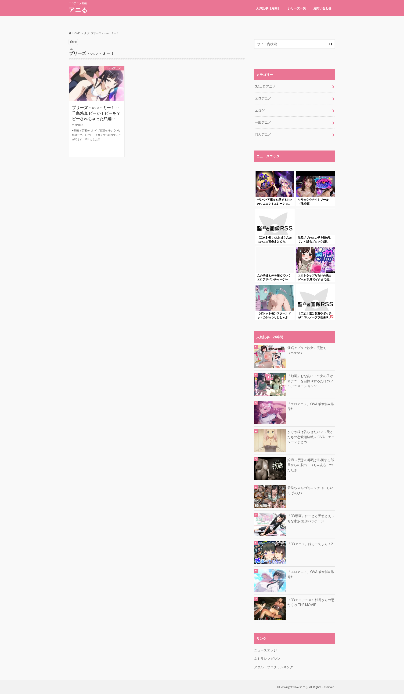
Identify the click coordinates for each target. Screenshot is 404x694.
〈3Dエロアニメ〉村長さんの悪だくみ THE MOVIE (310, 602)
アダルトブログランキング (273, 667)
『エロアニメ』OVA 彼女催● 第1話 (310, 574)
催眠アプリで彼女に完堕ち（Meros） (307, 350)
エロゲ (260, 110)
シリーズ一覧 (297, 8)
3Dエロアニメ (265, 86)
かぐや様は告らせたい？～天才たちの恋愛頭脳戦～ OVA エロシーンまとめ (311, 437)
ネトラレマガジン (267, 659)
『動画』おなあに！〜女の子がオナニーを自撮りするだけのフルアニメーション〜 (310, 381)
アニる (78, 9)
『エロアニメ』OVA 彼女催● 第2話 (310, 406)
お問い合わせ (322, 8)
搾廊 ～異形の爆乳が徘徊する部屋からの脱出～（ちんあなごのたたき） (310, 465)
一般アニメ (263, 122)
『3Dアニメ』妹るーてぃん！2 (310, 544)
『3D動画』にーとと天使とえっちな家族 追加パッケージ (310, 518)
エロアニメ (263, 98)
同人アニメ (263, 134)
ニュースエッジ (265, 650)
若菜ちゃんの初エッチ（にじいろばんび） (310, 490)
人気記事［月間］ (268, 8)
